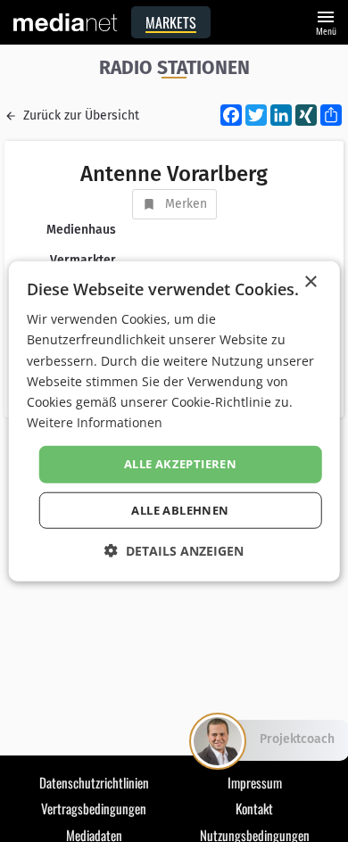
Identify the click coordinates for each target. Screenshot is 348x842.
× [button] (310, 282)
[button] (174, 549)
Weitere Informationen (94, 422)
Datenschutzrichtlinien (94, 782)
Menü (325, 20)
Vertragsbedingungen (93, 808)
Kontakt (254, 808)
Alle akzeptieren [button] (180, 464)
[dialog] (174, 421)
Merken (186, 203)
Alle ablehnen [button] (179, 509)
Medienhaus (81, 229)
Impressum (255, 782)
